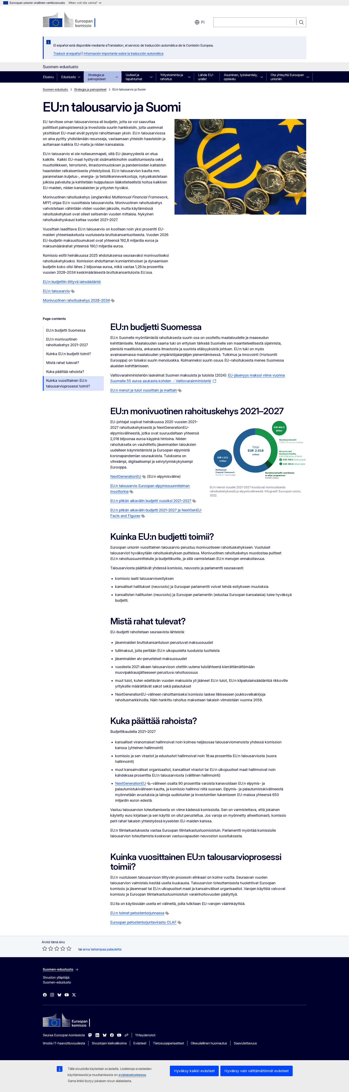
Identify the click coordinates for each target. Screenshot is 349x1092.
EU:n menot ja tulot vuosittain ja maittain (143, 390)
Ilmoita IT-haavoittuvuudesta (64, 1043)
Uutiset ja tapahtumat (134, 77)
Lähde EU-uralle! (206, 77)
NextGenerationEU (125, 476)
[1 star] (45, 948)
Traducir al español (67, 53)
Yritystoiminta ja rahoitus (171, 77)
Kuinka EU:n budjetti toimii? (68, 354)
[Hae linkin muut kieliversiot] (73, 291)
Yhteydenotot (145, 1035)
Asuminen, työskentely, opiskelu (241, 77)
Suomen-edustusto (55, 89)
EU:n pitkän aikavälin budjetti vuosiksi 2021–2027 (150, 501)
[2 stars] (48, 948)
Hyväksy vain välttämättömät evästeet (256, 1071)
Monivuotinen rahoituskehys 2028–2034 (76, 300)
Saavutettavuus (245, 1043)
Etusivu (48, 77)
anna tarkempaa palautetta (102, 949)
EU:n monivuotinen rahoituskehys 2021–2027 (67, 342)
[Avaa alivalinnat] (80, 77)
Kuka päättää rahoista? (65, 371)
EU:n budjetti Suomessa (65, 330)
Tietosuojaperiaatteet (168, 1043)
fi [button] (202, 22)
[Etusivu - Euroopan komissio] (75, 20)
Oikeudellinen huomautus (209, 1043)
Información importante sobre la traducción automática (123, 53)
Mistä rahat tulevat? (62, 363)
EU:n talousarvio (56, 291)
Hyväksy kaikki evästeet (194, 1071)
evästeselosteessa (132, 1075)
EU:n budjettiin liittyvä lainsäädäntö (72, 282)
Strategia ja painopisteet (97, 77)
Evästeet (139, 1043)
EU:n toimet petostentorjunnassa (137, 913)
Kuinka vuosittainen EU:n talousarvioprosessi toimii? (68, 383)
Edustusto (68, 77)
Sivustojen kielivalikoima (109, 1043)
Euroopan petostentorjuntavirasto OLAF (143, 922)
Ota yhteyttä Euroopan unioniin (287, 77)
